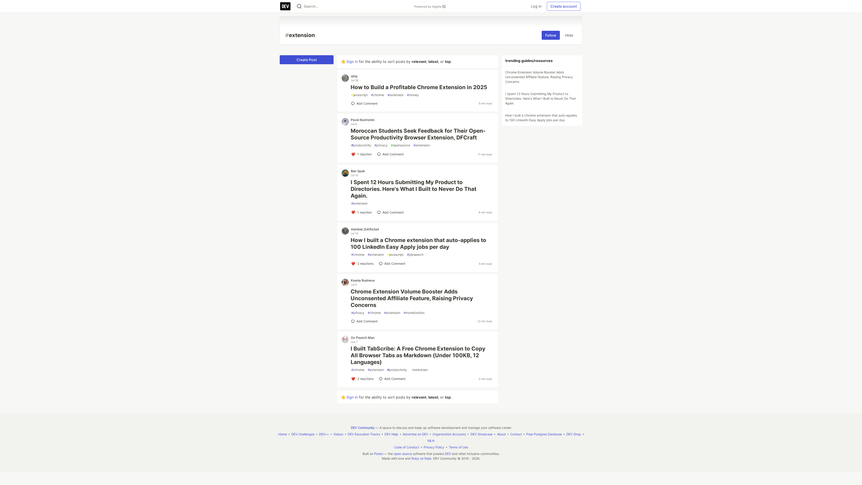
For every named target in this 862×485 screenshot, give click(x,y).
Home (282, 434)
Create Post (307, 59)
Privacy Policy (434, 447)
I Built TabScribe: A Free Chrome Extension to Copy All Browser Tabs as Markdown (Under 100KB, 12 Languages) (418, 355)
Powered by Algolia (428, 6)
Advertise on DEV (415, 434)
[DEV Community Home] (285, 6)
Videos (338, 434)
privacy (380, 145)
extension (395, 95)
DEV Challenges (302, 434)
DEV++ (324, 434)
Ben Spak (358, 171)
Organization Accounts (449, 434)
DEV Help (391, 434)
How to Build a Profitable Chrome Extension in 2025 (419, 87)
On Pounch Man (362, 338)
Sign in (352, 61)
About (501, 434)
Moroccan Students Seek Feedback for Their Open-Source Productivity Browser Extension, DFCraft (418, 134)
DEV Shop (573, 434)
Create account (563, 6)
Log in (536, 6)
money (413, 95)
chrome (377, 95)
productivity (361, 145)
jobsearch (415, 254)
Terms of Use (458, 447)
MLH (431, 441)
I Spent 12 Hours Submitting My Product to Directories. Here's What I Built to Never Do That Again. (413, 189)
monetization (414, 313)
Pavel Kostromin (362, 120)
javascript (359, 95)
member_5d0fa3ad (365, 229)
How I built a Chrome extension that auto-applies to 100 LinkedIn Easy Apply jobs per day (418, 243)
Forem (378, 454)
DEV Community (363, 428)
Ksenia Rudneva (363, 280)
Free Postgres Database (544, 434)
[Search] (299, 6)
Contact (516, 434)
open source (403, 454)
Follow (550, 35)
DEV (448, 454)
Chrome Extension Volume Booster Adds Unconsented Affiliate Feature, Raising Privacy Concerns (412, 298)
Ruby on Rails (421, 458)
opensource (400, 145)
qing (354, 76)
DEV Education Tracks (364, 434)
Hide (569, 35)
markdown (419, 370)
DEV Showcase (482, 434)
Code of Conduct (406, 447)
